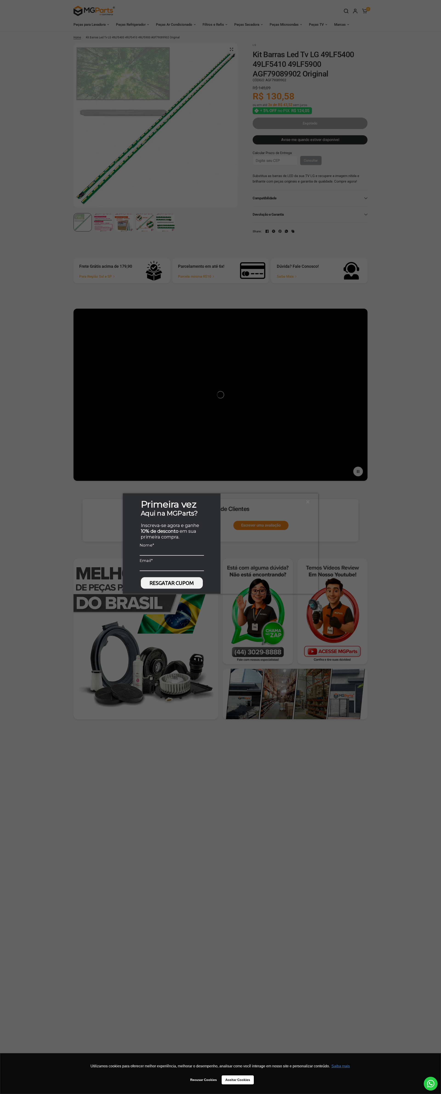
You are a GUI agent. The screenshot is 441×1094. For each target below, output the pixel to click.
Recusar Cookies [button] (203, 1080)
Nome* (147, 545)
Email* (146, 560)
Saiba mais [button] (340, 1066)
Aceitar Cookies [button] (237, 1080)
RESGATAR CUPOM (172, 583)
